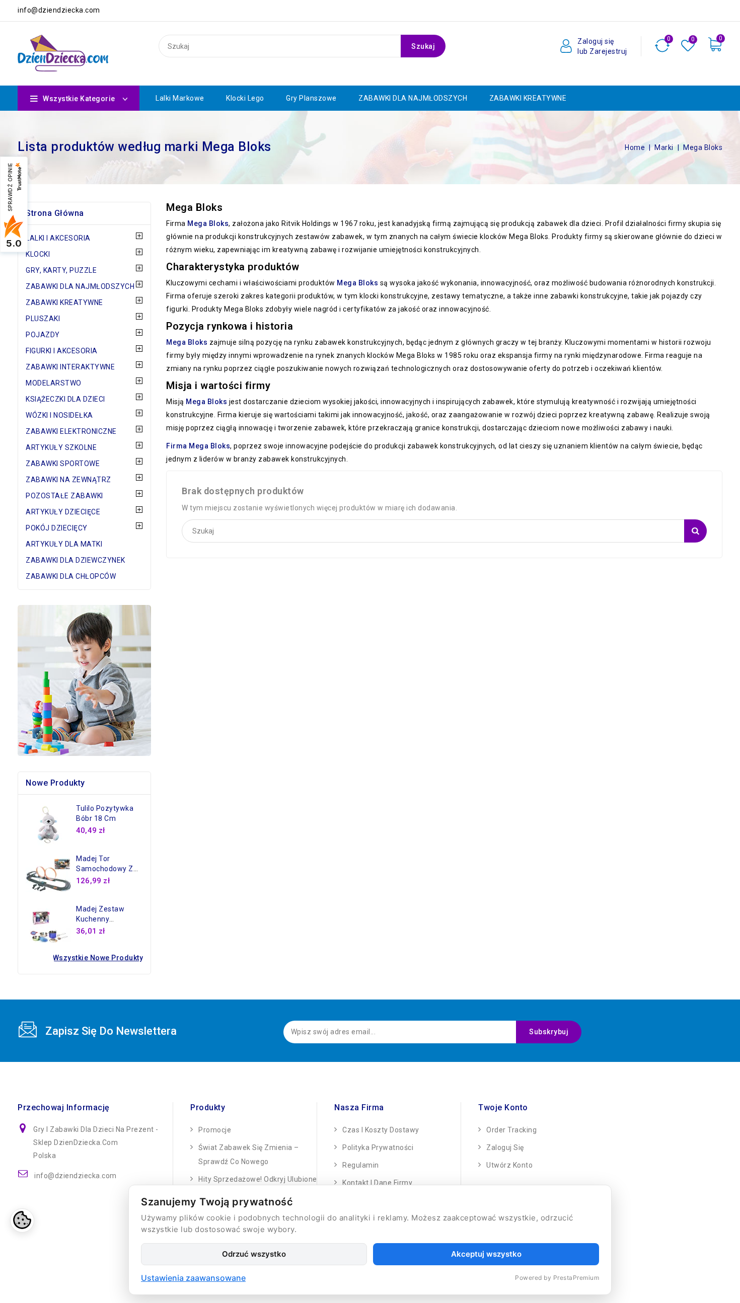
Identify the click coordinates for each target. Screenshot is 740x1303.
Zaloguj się (505, 1147)
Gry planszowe (311, 98)
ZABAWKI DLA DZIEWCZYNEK (75, 560)
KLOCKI (38, 254)
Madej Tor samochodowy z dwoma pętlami (104, 869)
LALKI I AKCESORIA (58, 238)
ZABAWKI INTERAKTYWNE (70, 367)
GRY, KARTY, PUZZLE (61, 270)
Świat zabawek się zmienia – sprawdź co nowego (248, 1154)
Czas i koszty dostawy (380, 1130)
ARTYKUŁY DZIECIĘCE (63, 512)
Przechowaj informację (64, 1107)
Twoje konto (503, 1107)
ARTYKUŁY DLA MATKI (64, 544)
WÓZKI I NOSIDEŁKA (59, 415)
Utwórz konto (509, 1165)
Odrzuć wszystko (254, 1254)
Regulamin (360, 1165)
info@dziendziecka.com (75, 1176)
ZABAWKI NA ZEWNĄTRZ (68, 480)
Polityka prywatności (377, 1147)
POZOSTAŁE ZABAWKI (64, 496)
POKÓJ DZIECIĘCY (57, 528)
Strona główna (55, 213)
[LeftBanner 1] (84, 680)
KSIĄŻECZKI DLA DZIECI (65, 399)
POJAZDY (43, 335)
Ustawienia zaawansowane (193, 1278)
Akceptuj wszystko (486, 1254)
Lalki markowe (180, 98)
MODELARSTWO (54, 383)
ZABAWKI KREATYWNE (528, 98)
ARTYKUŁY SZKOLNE (61, 447)
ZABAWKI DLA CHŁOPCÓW (71, 576)
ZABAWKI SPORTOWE (63, 463)
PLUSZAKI (43, 319)
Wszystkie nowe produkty (98, 958)
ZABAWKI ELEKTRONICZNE (71, 431)
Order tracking (511, 1130)
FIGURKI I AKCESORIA (62, 351)
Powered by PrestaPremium (557, 1277)
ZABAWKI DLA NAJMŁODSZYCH (412, 98)
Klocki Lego (245, 98)
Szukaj (423, 46)
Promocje (214, 1130)
